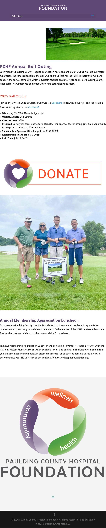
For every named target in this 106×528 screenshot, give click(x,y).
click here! (33, 107)
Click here (57, 102)
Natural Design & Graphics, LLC (53, 523)
